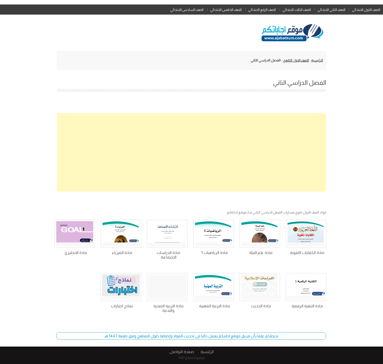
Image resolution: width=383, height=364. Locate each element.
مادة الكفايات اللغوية (307, 252)
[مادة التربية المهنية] (213, 287)
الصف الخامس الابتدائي (226, 10)
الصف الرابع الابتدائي (262, 10)
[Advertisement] (191, 152)
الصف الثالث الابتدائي (296, 10)
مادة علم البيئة (261, 252)
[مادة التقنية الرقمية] (306, 287)
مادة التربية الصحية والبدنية (168, 308)
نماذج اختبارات (122, 306)
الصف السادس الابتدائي (187, 10)
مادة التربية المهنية (214, 306)
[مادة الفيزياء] (121, 234)
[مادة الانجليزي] (75, 234)
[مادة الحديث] (260, 287)
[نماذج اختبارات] (121, 287)
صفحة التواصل (182, 351)
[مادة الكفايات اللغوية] (306, 234)
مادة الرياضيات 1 (214, 252)
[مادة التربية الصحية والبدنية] (167, 287)
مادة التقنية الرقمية (307, 306)
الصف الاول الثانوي (296, 60)
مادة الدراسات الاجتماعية (168, 254)
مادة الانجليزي (75, 252)
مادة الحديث (261, 306)
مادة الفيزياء (122, 252)
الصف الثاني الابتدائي (331, 10)
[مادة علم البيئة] (260, 234)
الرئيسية (317, 60)
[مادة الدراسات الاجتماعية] (167, 234)
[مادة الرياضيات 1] (213, 234)
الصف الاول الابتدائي (366, 10)
